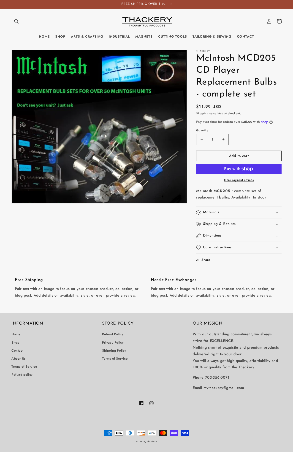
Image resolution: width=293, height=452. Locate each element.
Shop (15, 342)
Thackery (152, 441)
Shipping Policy (114, 350)
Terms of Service (24, 366)
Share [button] (205, 259)
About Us (18, 358)
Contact (17, 350)
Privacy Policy (113, 342)
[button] (16, 21)
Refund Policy (112, 334)
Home (15, 334)
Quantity (202, 130)
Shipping (202, 113)
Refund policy (22, 374)
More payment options (239, 180)
